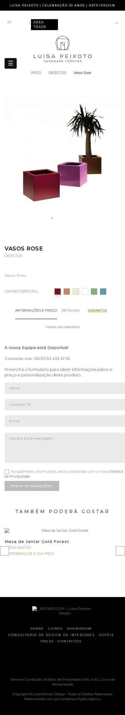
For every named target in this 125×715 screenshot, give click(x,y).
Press (47, 641)
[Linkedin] (81, 661)
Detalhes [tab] (70, 310)
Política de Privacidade (62, 679)
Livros (55, 628)
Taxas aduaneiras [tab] (62, 327)
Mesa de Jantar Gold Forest (37, 541)
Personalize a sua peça (31, 553)
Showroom (79, 628)
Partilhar (47, 236)
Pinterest (70, 236)
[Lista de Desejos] (116, 23)
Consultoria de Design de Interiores (51, 635)
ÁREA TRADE (39, 24)
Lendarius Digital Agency (80, 699)
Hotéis (106, 635)
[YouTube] (70, 661)
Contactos (70, 641)
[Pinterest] (59, 661)
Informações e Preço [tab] (36, 310)
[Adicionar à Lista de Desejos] (112, 538)
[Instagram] (49, 661)
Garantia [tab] (97, 310)
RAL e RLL (91, 679)
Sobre (37, 628)
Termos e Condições (26, 679)
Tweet (58, 236)
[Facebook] (38, 661)
